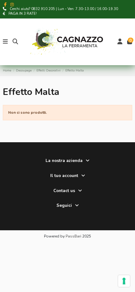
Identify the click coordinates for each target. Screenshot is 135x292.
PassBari (73, 236)
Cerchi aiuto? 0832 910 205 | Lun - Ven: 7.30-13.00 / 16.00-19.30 (64, 9)
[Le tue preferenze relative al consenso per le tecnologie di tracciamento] (124, 281)
